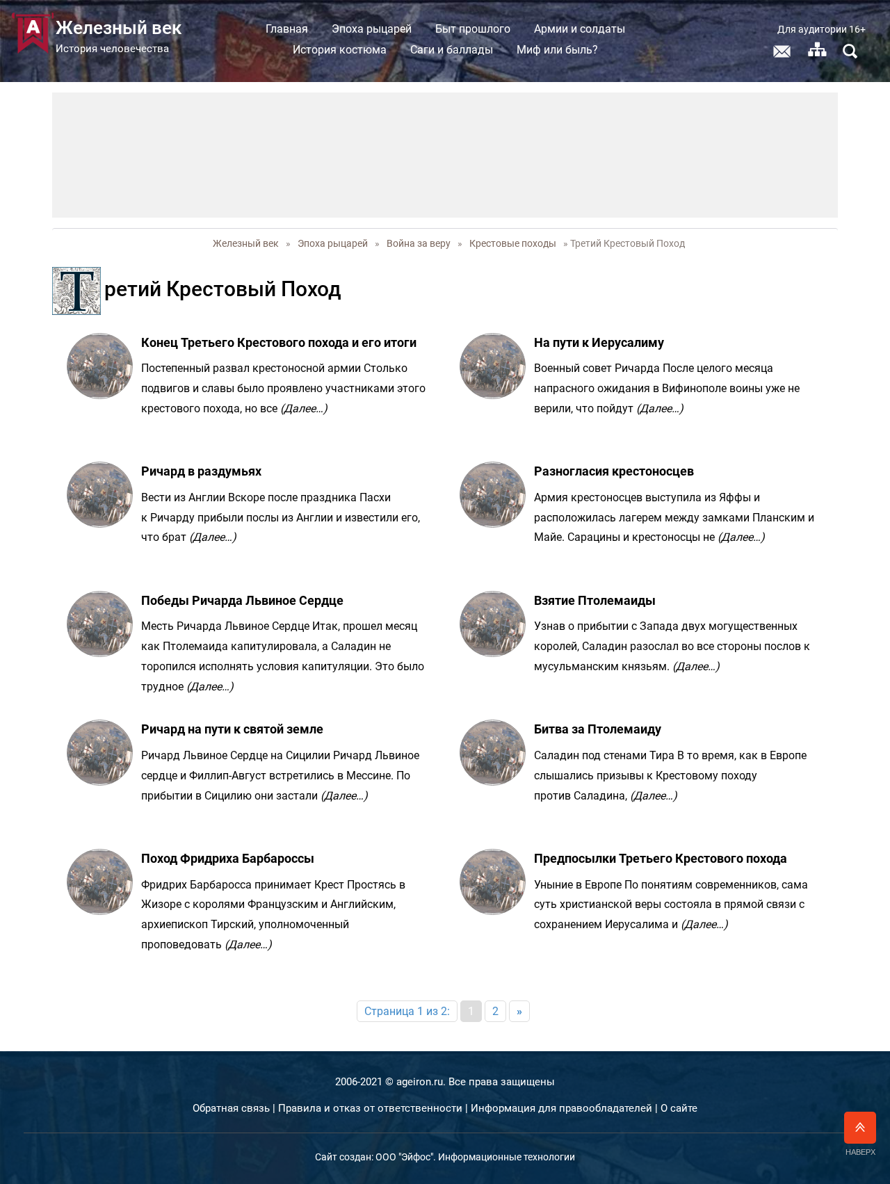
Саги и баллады (451, 49)
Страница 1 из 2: (407, 1011)
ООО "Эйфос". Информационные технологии (475, 1156)
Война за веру (419, 243)
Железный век (246, 243)
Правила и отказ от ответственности (370, 1108)
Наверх (860, 1152)
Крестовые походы (512, 243)
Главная (287, 28)
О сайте (679, 1108)
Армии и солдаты (579, 28)
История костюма (340, 49)
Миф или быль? (557, 49)
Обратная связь (231, 1108)
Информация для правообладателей (561, 1108)
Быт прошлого (472, 28)
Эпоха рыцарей (372, 28)
